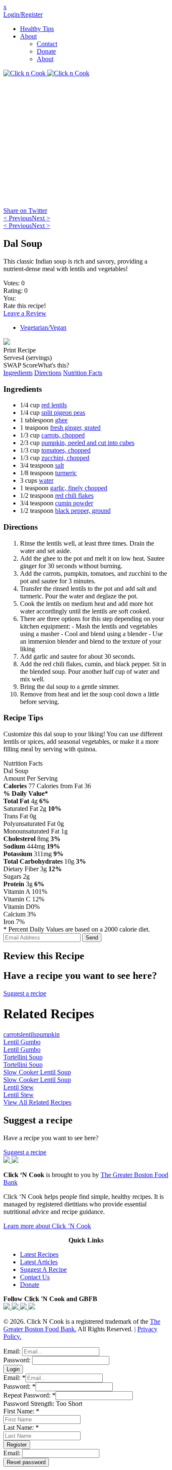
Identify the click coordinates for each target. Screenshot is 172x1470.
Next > (41, 218)
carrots (12, 1034)
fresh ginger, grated (75, 427)
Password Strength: (29, 1403)
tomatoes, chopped (66, 450)
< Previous (17, 218)
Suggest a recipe (24, 993)
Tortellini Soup (23, 1057)
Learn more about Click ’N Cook (47, 1225)
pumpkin (48, 1034)
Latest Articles (39, 1262)
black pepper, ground (83, 510)
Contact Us (35, 1277)
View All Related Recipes (37, 1102)
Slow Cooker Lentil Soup (37, 1072)
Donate (46, 51)
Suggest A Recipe (43, 1269)
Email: (12, 1351)
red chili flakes (74, 495)
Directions (47, 372)
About (28, 36)
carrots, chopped (63, 435)
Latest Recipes (39, 1254)
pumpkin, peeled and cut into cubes (87, 442)
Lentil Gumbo (21, 1042)
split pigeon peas (63, 412)
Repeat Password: (29, 1395)
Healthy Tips (37, 28)
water (46, 480)
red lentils (54, 405)
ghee (61, 420)
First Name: (21, 1411)
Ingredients (18, 372)
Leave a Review (24, 313)
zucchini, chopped (65, 457)
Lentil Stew (18, 1087)
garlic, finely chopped (78, 488)
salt (59, 465)
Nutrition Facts (82, 372)
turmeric (66, 472)
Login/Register (23, 14)
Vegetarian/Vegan (43, 327)
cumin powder (74, 503)
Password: (17, 1360)
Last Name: (21, 1427)
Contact (47, 43)
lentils (28, 1034)
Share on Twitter (25, 210)
